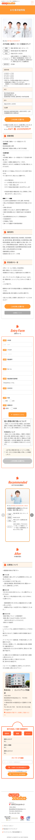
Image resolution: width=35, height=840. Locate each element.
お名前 (9, 340)
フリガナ (9, 350)
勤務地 (7, 733)
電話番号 (9, 359)
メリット (28, 733)
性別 (8, 398)
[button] (32, 515)
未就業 (15, 408)
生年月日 (9, 388)
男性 (6, 401)
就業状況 (9, 405)
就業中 (7, 408)
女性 (13, 401)
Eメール (9, 369)
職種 (17, 733)
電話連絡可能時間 (12, 378)
